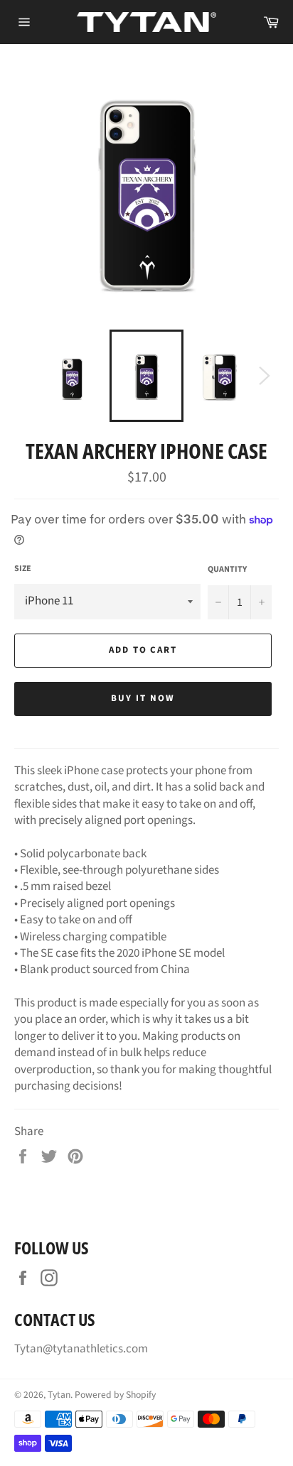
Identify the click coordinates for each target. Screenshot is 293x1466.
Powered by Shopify (115, 1394)
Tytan (59, 1394)
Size (22, 569)
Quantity (227, 569)
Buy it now (143, 698)
